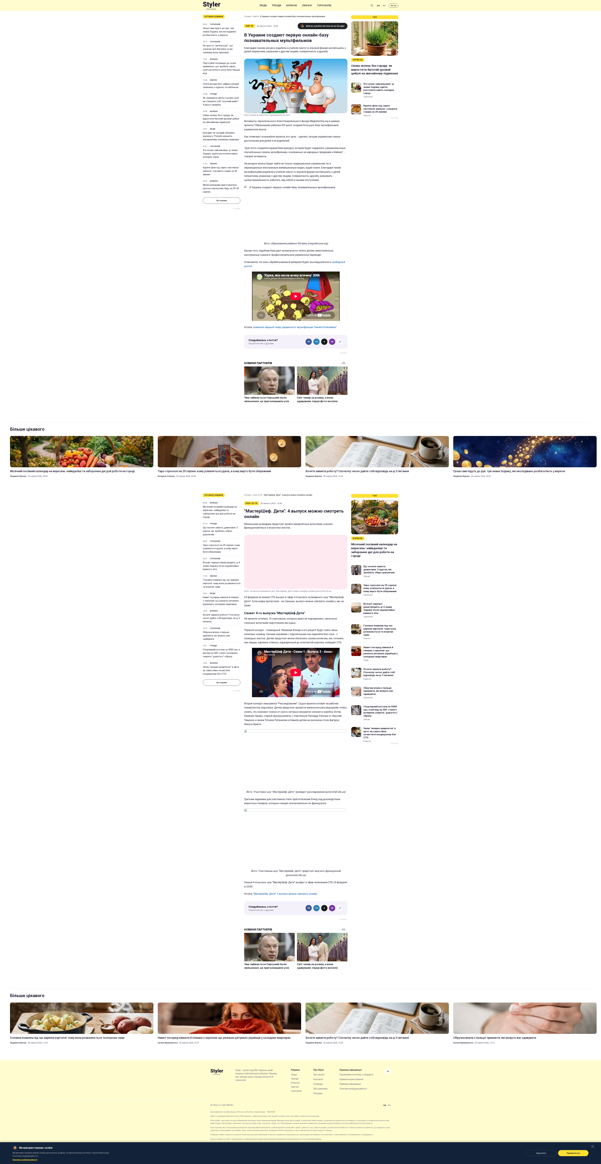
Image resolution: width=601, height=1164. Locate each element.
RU (384, 5)
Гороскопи (324, 5)
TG (316, 342)
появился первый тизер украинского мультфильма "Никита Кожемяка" (294, 327)
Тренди (276, 5)
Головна (248, 16)
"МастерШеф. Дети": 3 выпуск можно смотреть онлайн (285, 893)
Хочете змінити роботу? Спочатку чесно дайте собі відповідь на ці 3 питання (357, 471)
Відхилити (541, 1153)
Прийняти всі (573, 1153)
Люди (263, 5)
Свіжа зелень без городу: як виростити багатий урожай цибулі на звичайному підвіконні (221, 119)
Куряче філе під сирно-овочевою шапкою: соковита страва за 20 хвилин (221, 171)
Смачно (307, 5)
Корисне (291, 5)
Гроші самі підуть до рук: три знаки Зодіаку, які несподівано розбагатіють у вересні (219, 31)
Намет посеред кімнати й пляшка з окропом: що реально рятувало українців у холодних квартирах (221, 601)
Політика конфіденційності (353, 1088)
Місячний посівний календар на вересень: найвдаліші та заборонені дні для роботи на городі (72, 471)
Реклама (317, 1093)
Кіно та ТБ (257, 495)
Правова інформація (350, 1084)
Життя (256, 16)
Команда (318, 1084)
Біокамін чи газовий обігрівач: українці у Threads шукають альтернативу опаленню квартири (221, 136)
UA (378, 5)
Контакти (318, 1079)
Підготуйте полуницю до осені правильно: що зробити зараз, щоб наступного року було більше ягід (221, 68)
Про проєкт (319, 1074)
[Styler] (212, 5)
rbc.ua (393, 6)
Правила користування (351, 1079)
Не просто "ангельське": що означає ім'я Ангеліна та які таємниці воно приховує (218, 49)
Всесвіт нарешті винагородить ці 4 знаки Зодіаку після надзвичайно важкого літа (221, 566)
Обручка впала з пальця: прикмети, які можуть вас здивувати (216, 635)
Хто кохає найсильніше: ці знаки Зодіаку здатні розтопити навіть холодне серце (220, 153)
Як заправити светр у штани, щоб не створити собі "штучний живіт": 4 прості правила (221, 101)
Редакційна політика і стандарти (356, 1074)
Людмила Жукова (18, 476)
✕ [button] (592, 1146)
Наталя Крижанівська (168, 1043)
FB (309, 342)
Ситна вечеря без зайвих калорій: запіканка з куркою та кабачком (221, 86)
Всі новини (221, 200)
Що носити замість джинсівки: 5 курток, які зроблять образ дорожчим (220, 531)
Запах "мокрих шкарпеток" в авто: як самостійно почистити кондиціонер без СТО (221, 670)
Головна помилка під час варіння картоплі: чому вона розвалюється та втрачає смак (221, 583)
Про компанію (320, 1088)
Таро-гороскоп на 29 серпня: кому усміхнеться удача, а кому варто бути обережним (214, 471)
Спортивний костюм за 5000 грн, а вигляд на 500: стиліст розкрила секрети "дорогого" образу (221, 653)
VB (332, 342)
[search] (372, 5)
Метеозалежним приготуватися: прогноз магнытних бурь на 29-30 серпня (221, 188)
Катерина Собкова (166, 476)
